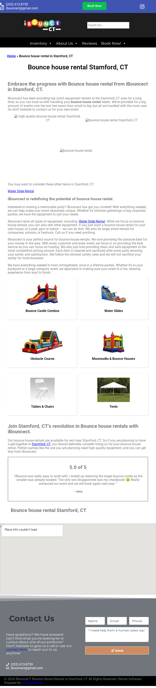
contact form (16, 649)
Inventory (38, 43)
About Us (64, 43)
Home (11, 56)
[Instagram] (142, 6)
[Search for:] (108, 25)
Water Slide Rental (21, 191)
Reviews (89, 43)
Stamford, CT (41, 444)
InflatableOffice (32, 683)
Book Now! (111, 43)
